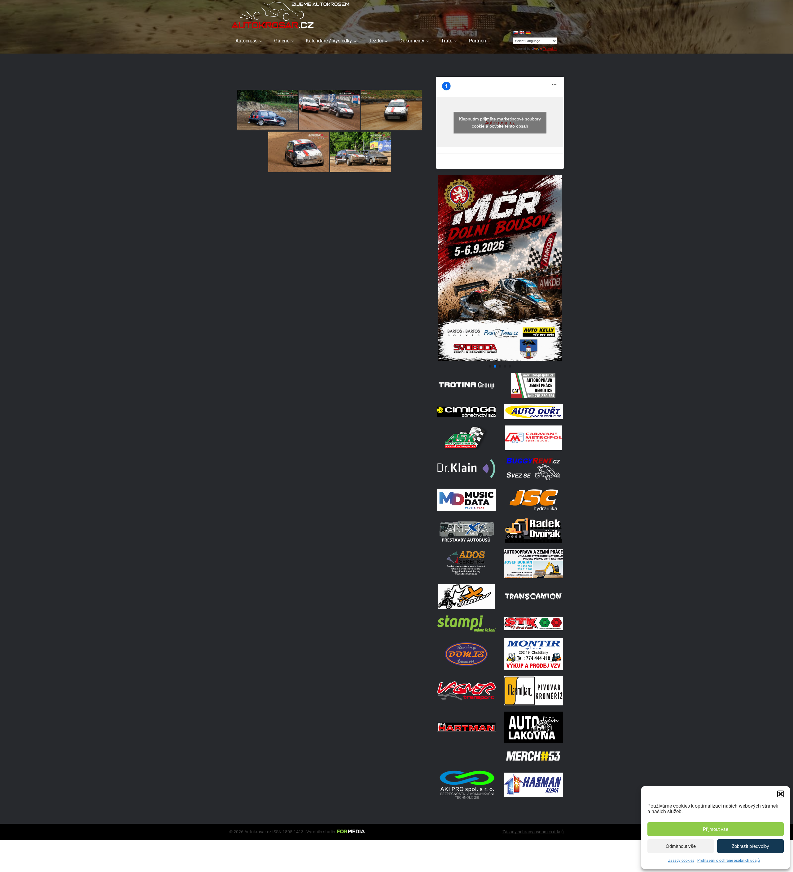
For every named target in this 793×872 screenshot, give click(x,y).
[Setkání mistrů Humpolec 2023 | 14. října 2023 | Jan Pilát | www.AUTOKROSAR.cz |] (267, 110)
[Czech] (515, 32)
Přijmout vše (715, 829)
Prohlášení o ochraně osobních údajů (728, 860)
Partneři (477, 41)
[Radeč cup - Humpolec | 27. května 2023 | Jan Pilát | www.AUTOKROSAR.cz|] (298, 152)
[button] (781, 794)
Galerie (281, 41)
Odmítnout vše (681, 846)
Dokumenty (411, 41)
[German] (528, 32)
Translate (550, 48)
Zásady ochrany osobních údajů (533, 831)
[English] (521, 32)
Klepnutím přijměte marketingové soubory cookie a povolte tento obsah (500, 122)
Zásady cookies (681, 860)
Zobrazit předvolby (750, 846)
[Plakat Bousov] (500, 359)
